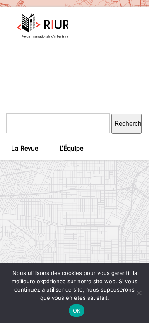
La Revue (24, 148)
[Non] (139, 293)
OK (77, 310)
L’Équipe (71, 148)
